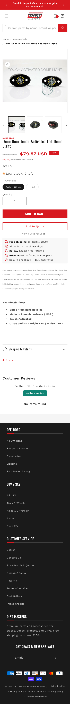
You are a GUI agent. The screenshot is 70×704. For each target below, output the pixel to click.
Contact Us (14, 557)
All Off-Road (14, 440)
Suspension (14, 456)
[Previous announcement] (6, 5)
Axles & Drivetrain (18, 510)
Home (6, 39)
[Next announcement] (63, 5)
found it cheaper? (40, 255)
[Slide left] (3, 125)
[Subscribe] (55, 658)
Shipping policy (55, 691)
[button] (6, 16)
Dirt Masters (20, 686)
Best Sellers (14, 596)
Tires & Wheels (16, 503)
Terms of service (35, 691)
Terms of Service (17, 588)
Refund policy (58, 686)
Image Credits (15, 603)
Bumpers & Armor (18, 448)
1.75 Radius (13, 186)
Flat (34, 187)
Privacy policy (17, 691)
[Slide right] (66, 125)
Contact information (36, 696)
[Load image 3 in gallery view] (53, 124)
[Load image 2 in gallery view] (35, 124)
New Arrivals (20, 39)
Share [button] (9, 360)
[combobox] (32, 28)
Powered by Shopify (37, 686)
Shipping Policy (16, 573)
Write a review (35, 393)
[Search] (62, 28)
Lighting (12, 463)
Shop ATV (13, 526)
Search (11, 549)
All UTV (11, 495)
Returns (12, 580)
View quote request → (35, 233)
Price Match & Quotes (20, 565)
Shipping (7, 160)
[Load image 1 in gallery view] (16, 124)
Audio (10, 518)
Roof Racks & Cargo (19, 471)
